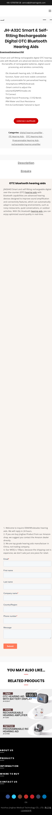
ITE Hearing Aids (16, 136)
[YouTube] (26, 797)
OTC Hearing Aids (34, 136)
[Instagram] (20, 797)
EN (26, 802)
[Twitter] (14, 797)
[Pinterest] (32, 797)
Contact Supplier (26, 121)
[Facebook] (8, 797)
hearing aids (31, 192)
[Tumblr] (38, 797)
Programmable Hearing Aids (25, 140)
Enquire (26, 171)
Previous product (44, 20)
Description (26, 163)
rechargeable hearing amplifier (26, 144)
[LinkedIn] (44, 797)
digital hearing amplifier (31, 132)
